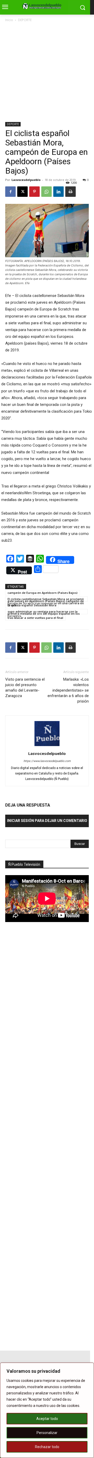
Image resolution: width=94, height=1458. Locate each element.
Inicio (9, 20)
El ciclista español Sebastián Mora (32, 605)
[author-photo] (47, 746)
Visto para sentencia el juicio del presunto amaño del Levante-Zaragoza (25, 687)
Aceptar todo (47, 1419)
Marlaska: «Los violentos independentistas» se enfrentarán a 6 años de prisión (68, 690)
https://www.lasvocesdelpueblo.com (47, 761)
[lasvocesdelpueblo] (43, 6)
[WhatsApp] (46, 191)
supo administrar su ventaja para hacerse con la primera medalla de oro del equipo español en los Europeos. (44, 611)
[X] (22, 191)
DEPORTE (25, 20)
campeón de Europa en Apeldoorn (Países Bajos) (43, 593)
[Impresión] (70, 191)
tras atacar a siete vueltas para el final (35, 618)
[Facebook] (10, 191)
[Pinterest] (34, 191)
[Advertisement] (47, 72)
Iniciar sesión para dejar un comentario (47, 821)
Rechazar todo (47, 1447)
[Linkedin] (58, 191)
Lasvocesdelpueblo (25, 180)
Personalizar (47, 1433)
